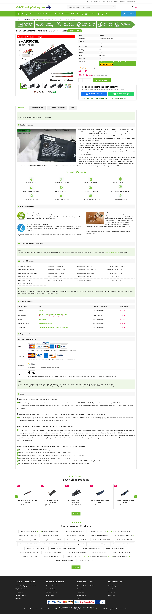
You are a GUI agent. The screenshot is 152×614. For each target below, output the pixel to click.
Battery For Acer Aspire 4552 (52, 544)
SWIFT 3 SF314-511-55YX (25, 280)
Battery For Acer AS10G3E (87, 560)
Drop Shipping (78, 14)
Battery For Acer (27, 14)
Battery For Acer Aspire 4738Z (77, 552)
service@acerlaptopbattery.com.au (25, 586)
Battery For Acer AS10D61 (30, 556)
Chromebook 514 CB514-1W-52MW (116, 266)
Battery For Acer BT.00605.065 (36, 548)
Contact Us (97, 1)
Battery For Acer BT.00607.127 (28, 535)
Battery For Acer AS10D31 (125, 540)
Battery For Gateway (44, 14)
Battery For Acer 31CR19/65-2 (65, 560)
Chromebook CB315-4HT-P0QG (85, 273)
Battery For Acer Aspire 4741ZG (53, 552)
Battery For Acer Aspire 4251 (75, 556)
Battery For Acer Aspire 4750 (52, 556)
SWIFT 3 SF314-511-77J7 (25, 283)
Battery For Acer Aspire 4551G (51, 531)
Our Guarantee (19, 592)
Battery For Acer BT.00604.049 (29, 544)
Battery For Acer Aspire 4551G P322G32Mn (64, 548)
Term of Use (111, 592)
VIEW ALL (76, 514)
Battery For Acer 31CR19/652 (98, 544)
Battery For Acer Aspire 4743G (98, 556)
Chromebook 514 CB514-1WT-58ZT (27, 273)
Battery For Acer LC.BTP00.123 (76, 535)
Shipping (122, 1)
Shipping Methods (51, 586)
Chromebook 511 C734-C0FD (55, 266)
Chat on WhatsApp (123, 94)
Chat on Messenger (95, 94)
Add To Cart (103, 80)
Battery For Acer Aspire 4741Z (124, 535)
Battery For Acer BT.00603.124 (115, 548)
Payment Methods (51, 592)
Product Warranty (20, 595)
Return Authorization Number (85, 586)
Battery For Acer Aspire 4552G (75, 531)
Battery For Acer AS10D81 (121, 556)
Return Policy (112, 595)
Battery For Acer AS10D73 (99, 552)
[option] (46, 60)
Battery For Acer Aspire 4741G (100, 535)
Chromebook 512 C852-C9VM (85, 266)
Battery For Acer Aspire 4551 (75, 544)
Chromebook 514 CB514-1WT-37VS (86, 269)
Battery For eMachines (61, 14)
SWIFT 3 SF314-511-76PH (114, 280)
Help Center (104, 14)
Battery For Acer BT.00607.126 (122, 552)
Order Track (91, 14)
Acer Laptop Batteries (27, 19)
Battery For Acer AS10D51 (28, 531)
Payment (109, 1)
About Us (89, 1)
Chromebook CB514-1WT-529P (115, 273)
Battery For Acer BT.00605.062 (102, 540)
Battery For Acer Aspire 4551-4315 (77, 540)
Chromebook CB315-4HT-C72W (56, 273)
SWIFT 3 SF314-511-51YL (84, 276)
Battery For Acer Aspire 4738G (121, 531)
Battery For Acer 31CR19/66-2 (91, 548)
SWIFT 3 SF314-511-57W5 (55, 280)
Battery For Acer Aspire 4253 (98, 531)
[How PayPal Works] (100, 602)
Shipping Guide (131, 1)
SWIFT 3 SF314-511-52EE (114, 276)
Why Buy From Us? (20, 589)
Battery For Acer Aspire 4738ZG (52, 540)
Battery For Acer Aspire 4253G (28, 540)
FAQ (103, 1)
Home (17, 19)
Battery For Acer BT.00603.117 (52, 535)
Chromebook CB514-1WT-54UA (26, 276)
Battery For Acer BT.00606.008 (122, 544)
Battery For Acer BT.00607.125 (29, 552)
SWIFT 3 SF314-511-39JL (54, 276)
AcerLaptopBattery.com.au (75, 607)
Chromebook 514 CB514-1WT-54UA (116, 269)
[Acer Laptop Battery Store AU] (40, 7)
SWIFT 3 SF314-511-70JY (84, 280)
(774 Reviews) (90, 68)
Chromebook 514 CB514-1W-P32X (27, 269)
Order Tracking (50, 589)
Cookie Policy (112, 589)
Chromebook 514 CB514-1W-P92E (57, 269)
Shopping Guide (81, 595)
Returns (116, 1)
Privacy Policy (112, 586)
